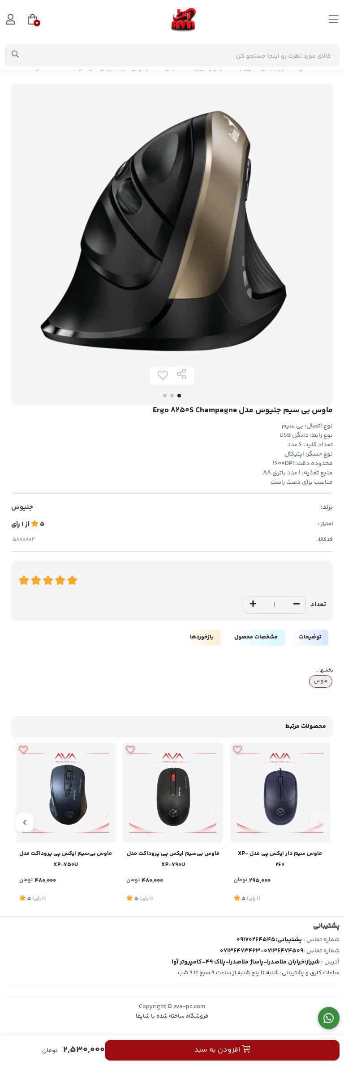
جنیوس (22, 507)
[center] (15, 55)
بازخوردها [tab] (201, 637)
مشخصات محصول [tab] (256, 637)
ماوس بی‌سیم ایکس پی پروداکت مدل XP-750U (65, 859)
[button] (319, 822)
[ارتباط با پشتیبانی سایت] (329, 1018)
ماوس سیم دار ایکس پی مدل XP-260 (280, 859)
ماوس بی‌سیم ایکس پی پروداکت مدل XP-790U (173, 859)
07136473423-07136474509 (261, 951)
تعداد (318, 605)
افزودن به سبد (218, 1050)
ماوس (320, 681)
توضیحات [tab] (310, 637)
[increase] (253, 604)
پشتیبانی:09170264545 (269, 940)
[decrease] (296, 604)
